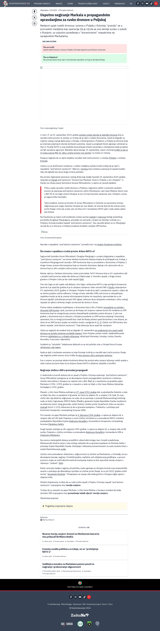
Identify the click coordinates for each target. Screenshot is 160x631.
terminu (84, 169)
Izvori (70, 4)
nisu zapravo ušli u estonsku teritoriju (95, 355)
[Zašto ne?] (80, 615)
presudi (43, 407)
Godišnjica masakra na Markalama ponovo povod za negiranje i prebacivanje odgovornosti (68, 565)
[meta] (97, 623)
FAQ (84, 604)
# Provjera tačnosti (65, 10)
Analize (59, 4)
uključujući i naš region (50, 347)
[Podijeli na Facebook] (34, 11)
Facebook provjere (94, 604)
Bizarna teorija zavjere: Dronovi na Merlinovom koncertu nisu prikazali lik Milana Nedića (70, 535)
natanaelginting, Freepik (54, 128)
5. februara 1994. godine (89, 415)
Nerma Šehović (48, 520)
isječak (93, 217)
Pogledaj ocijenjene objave (59, 506)
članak (54, 180)
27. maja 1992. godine (86, 392)
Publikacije (120, 4)
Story (110, 604)
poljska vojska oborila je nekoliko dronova (98, 135)
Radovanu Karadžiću (78, 421)
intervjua (102, 217)
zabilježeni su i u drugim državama (63, 336)
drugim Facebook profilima (109, 244)
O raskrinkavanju (54, 604)
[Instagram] (142, 4)
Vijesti (106, 4)
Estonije (44, 161)
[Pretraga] (156, 4)
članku (111, 287)
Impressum (77, 604)
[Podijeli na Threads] (34, 23)
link (81, 279)
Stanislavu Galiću (56, 424)
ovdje (63, 449)
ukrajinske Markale (56, 474)
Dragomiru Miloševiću (50, 435)
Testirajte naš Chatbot (80, 587)
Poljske (112, 158)
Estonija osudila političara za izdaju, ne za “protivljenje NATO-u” (70, 550)
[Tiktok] (152, 4)
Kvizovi (104, 604)
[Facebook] (138, 4)
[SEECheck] (67, 624)
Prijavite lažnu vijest (88, 4)
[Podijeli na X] (34, 17)
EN (131, 4)
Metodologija (66, 604)
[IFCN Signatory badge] (89, 623)
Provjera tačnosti (42, 4)
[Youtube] (147, 4)
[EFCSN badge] (80, 624)
